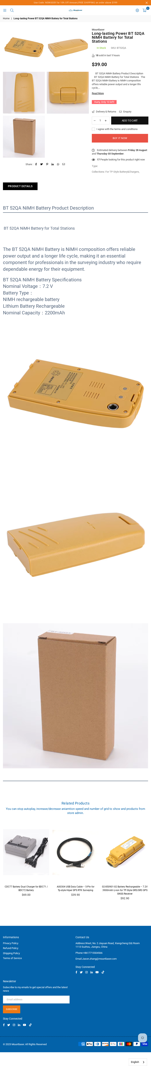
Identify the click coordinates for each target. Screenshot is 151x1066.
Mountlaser (98, 29)
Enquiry (127, 111)
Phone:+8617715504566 (89, 952)
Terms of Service (12, 958)
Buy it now (120, 138)
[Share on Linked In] (52, 164)
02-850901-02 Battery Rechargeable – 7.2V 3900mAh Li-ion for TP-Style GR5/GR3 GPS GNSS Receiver (125, 890)
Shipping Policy (11, 953)
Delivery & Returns (105, 111)
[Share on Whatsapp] (58, 164)
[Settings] (137, 10)
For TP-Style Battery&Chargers (122, 171)
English (135, 1061)
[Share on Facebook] (36, 164)
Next (146, 864)
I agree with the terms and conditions (117, 129)
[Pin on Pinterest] (47, 164)
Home (6, 18)
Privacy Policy (10, 943)
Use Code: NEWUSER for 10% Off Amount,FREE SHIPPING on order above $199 (75, 2)
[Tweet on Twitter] (41, 164)
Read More (98, 93)
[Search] (11, 10)
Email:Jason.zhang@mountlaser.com (96, 958)
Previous (5, 864)
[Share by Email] (63, 164)
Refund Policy (10, 948)
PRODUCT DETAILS (20, 186)
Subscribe (11, 1009)
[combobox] (138, 1062)
